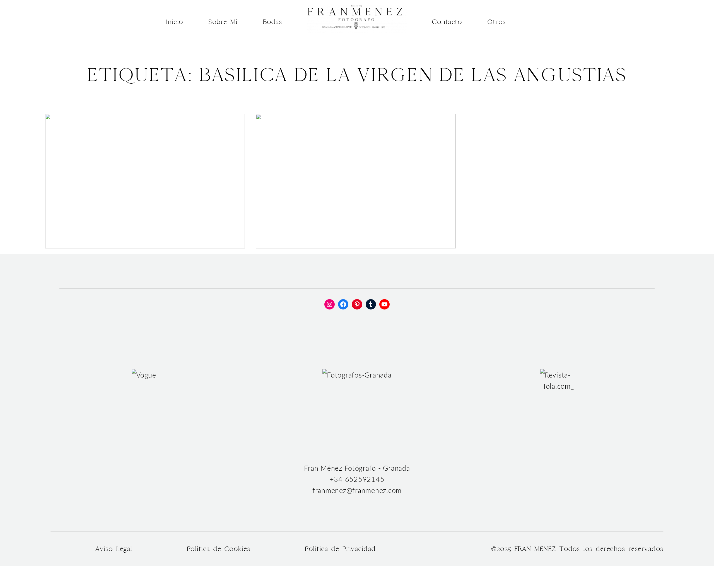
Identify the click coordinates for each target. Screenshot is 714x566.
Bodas (272, 21)
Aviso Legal (113, 548)
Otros (496, 21)
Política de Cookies (218, 548)
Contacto (447, 21)
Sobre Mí (222, 21)
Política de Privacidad (340, 548)
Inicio (174, 21)
